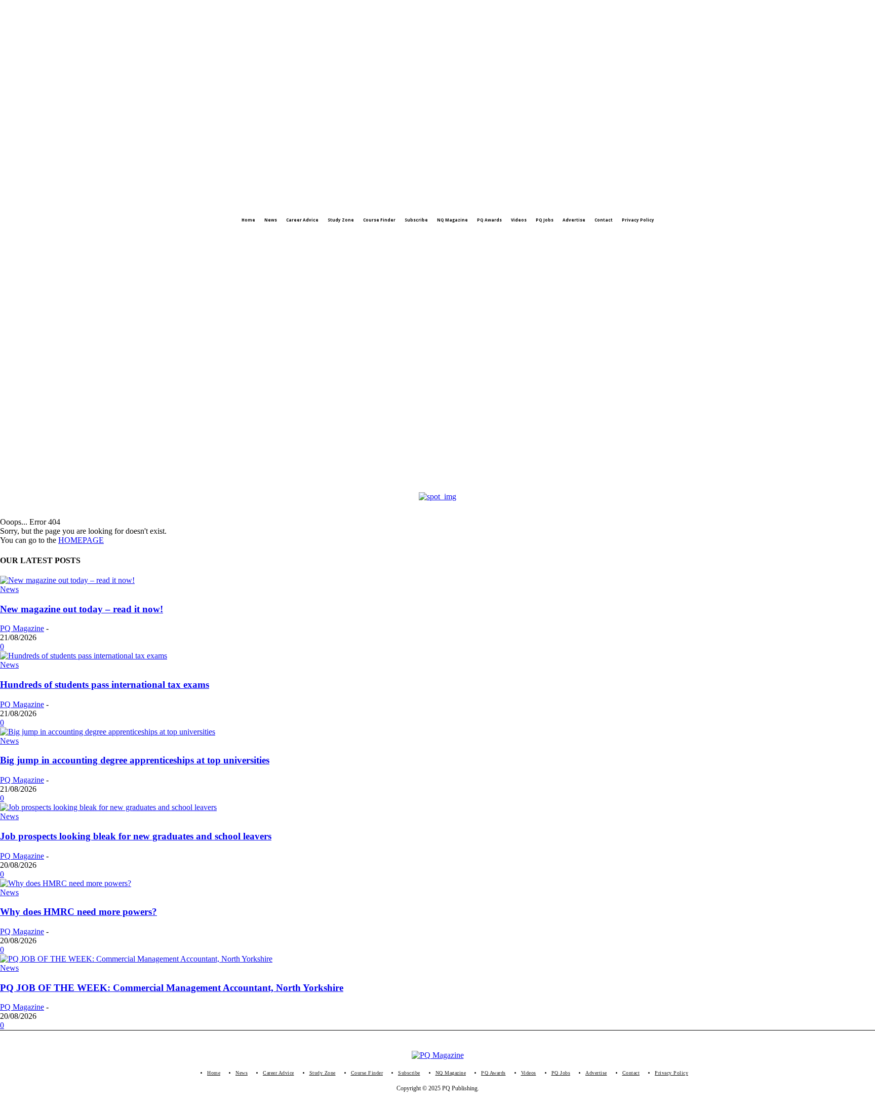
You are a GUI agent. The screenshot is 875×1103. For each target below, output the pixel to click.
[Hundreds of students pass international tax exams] (83, 655)
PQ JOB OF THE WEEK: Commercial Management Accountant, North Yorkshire (171, 987)
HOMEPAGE (81, 540)
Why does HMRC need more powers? (78, 911)
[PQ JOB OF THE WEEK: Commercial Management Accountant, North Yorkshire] (136, 958)
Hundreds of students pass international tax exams (104, 684)
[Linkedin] (48, 240)
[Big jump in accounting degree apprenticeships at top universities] (107, 731)
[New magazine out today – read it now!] (67, 580)
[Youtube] (88, 240)
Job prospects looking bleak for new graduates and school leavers (135, 836)
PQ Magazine (22, 628)
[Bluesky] (108, 240)
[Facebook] (7, 240)
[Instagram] (27, 240)
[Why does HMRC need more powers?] (65, 883)
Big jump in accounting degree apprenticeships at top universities (134, 760)
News (9, 589)
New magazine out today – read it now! (81, 609)
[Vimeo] (68, 240)
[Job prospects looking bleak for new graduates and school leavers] (108, 807)
